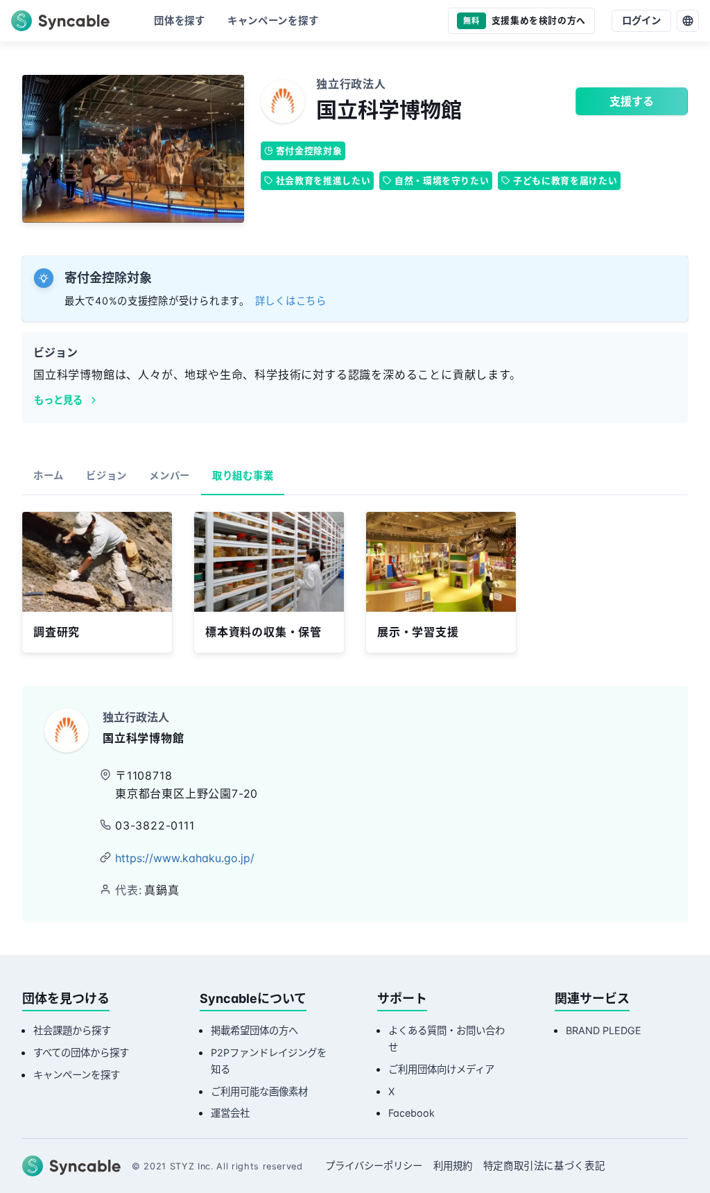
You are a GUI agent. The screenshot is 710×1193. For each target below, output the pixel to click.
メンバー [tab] (169, 475)
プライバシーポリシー (373, 1165)
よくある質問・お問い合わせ (446, 1038)
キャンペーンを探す (76, 1075)
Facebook (411, 1113)
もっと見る (58, 400)
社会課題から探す (72, 1030)
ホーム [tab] (48, 475)
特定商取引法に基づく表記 (544, 1165)
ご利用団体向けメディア (441, 1069)
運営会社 (230, 1113)
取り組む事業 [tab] (242, 475)
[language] (688, 21)
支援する (631, 101)
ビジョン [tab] (106, 475)
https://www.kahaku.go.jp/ (184, 858)
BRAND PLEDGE (603, 1030)
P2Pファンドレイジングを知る (269, 1061)
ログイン (641, 20)
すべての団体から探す (81, 1052)
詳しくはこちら (291, 301)
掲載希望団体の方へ (254, 1030)
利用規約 (452, 1165)
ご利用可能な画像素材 (259, 1091)
